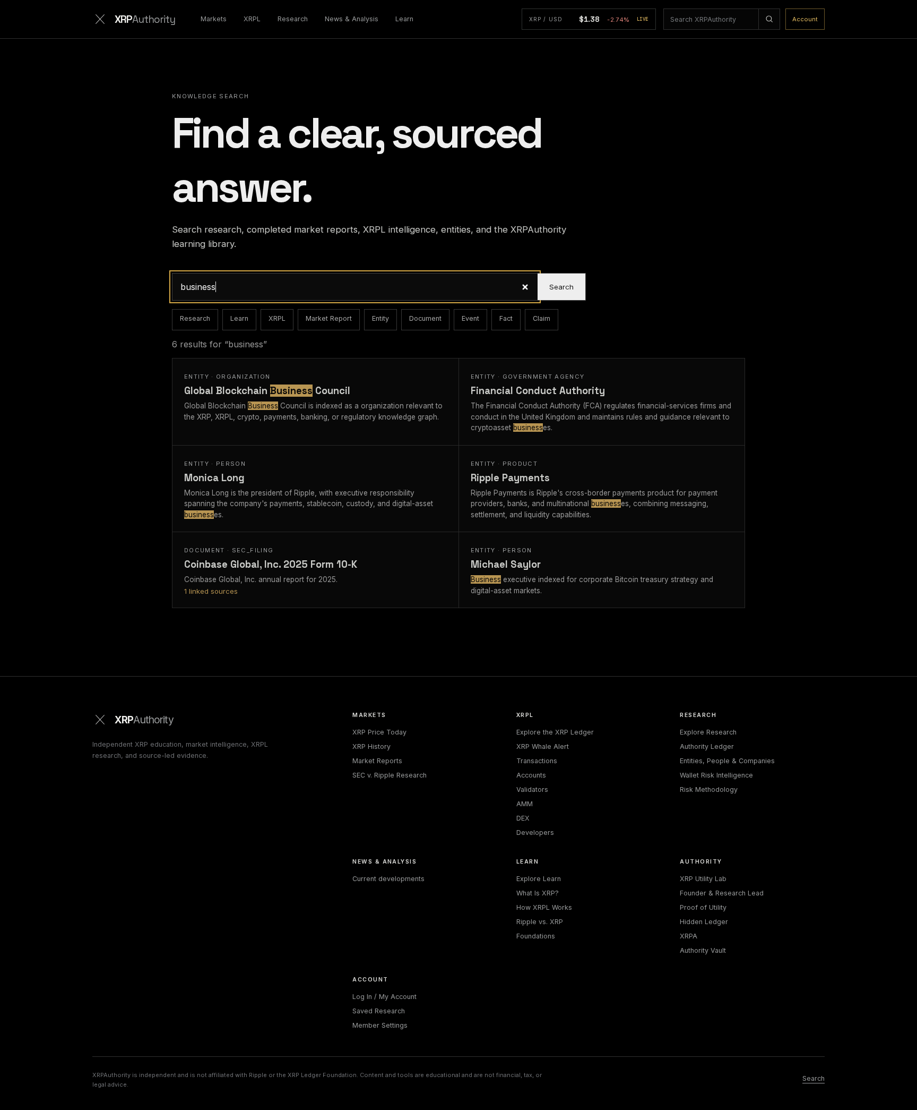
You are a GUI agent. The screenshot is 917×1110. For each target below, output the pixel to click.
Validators (532, 789)
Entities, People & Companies (727, 761)
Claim (541, 318)
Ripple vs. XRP (539, 922)
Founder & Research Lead (722, 893)
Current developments (388, 879)
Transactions (536, 761)
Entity (380, 318)
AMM (524, 804)
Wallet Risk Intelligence (716, 775)
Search (561, 287)
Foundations (535, 936)
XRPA (688, 936)
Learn (404, 19)
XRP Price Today (379, 732)
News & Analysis (351, 19)
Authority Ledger (707, 746)
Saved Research (378, 1011)
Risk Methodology (709, 789)
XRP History (371, 746)
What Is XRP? (537, 893)
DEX (523, 818)
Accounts (531, 775)
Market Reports (377, 761)
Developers (535, 832)
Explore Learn (538, 879)
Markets (214, 19)
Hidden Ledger (704, 922)
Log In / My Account (384, 997)
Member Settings (380, 1025)
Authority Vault (703, 950)
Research (293, 19)
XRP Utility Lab (703, 879)
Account (805, 19)
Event (470, 318)
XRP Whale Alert (542, 746)
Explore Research (708, 732)
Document (425, 318)
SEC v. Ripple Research (389, 775)
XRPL (252, 19)
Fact (506, 318)
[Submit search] (769, 19)
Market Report (329, 318)
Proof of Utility (703, 907)
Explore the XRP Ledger (555, 732)
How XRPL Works (544, 907)
